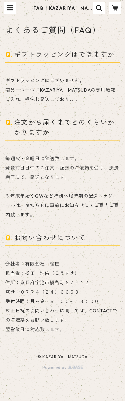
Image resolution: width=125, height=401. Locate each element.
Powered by (55, 367)
